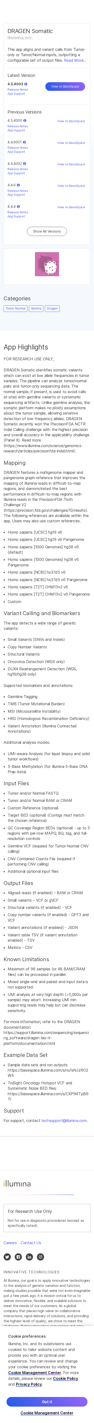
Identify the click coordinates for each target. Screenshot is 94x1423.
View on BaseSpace (65, 86)
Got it (47, 1401)
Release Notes (17, 89)
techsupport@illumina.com (64, 1120)
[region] (47, 1374)
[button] (25, 84)
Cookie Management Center (34, 1372)
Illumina (36, 308)
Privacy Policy (29, 1384)
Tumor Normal (15, 308)
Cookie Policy (65, 1378)
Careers (10, 1242)
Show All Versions (47, 231)
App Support (16, 93)
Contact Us (31, 1242)
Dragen (52, 308)
